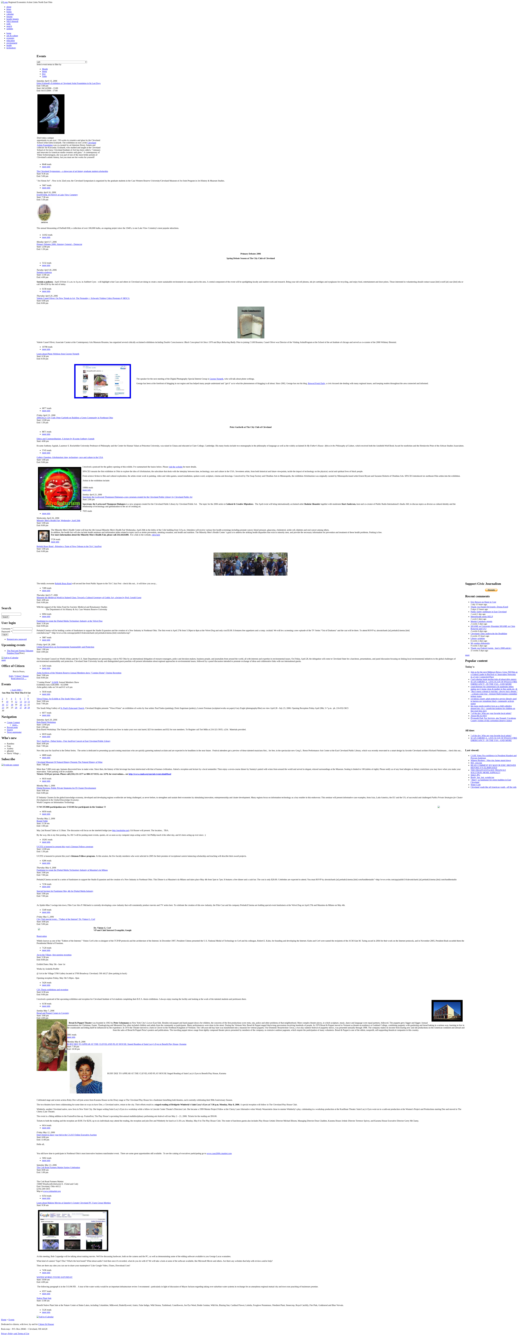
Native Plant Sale (44, 1298)
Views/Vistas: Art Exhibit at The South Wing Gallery (59, 699)
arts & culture (12, 36)
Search (10, 730)
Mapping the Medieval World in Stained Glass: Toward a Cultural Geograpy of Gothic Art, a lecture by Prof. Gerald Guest (89, 597)
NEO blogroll (12, 21)
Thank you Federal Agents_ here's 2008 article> (491, 648)
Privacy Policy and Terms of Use (15, 1333)
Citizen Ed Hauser (46, 1324)
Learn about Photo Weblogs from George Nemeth (58, 354)
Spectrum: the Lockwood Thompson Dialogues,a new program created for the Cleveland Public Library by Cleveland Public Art (137, 497)
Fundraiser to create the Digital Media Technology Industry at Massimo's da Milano (72, 870)
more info (46, 167)
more (3, 660)
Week (44, 71)
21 (25, 705)
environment (11, 43)
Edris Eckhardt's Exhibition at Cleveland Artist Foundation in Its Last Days (69, 83)
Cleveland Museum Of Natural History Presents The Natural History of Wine (69, 762)
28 (25, 707)
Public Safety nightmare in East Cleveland (489, 612)
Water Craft (475, 785)
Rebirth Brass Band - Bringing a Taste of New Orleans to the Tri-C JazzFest (69, 546)
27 (21, 707)
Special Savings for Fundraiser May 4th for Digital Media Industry (65, 891)
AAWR (55, 682)
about (8, 7)
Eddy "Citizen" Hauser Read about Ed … (19, 677)
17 (7, 705)
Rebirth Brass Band (63, 583)
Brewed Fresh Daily (316, 383)
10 (7, 702)
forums (9, 16)
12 (16, 702)
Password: (6, 631)
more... (15, 725)
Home (3, 1320)
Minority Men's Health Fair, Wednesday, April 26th (58, 520)
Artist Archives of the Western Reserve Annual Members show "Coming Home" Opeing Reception (79, 673)
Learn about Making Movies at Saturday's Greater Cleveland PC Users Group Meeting (74, 1203)
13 (21, 702)
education (10, 40)
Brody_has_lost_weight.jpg (482, 777)
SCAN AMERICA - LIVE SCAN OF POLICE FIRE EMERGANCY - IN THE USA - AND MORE (494, 683)
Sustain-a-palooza (44, 272)
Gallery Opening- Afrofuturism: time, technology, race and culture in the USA (70, 457)
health (9, 45)
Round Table (42, 821)
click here (156, 535)
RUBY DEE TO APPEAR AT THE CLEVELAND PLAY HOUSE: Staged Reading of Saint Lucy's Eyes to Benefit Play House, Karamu (126, 1044)
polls (8, 24)
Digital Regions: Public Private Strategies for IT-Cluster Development (66, 788)
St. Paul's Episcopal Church (72, 708)
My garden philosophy (480, 643)
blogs (8, 9)
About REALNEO (479, 716)
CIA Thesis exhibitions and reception (52, 989)
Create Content (13, 722)
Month (45, 69)
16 (3, 705)
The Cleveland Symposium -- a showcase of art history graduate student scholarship (72, 171)
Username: (6, 629)
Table (44, 76)
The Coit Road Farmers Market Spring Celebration (58, 1167)
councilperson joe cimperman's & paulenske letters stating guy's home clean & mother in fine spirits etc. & (494, 687)
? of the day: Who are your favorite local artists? (491, 713)
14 (25, 702)
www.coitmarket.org (52, 1191)
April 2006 (16, 690)
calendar (10, 14)
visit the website (176, 467)
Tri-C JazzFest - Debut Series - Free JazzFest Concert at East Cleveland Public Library (73, 741)
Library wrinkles (478, 638)
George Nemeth (216, 379)
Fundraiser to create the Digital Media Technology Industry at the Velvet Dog (69, 621)
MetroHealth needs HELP (482, 616)
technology (11, 48)
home (8, 33)
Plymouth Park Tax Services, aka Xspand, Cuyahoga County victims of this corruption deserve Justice (493, 719)
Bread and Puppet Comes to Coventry (53, 1013)
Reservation (42, 936)
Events (11, 1320)
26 (16, 707)
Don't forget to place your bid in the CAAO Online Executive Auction (67, 1135)
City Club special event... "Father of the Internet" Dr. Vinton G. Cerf (66, 919)
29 (29, 707)
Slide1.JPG (475, 775)
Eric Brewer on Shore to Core (483, 602)
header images (12, 19)
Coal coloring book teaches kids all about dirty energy (494, 679)
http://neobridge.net (120, 830)
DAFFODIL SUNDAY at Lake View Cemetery (57, 195)
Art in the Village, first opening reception (54, 955)
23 (3, 707)
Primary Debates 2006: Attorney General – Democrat (59, 244)
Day (44, 74)
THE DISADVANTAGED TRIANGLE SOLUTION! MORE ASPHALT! (488, 771)
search (9, 26)
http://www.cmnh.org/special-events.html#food (150, 774)
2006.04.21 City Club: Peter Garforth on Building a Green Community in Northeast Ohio (75, 418)
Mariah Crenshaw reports (481, 621)
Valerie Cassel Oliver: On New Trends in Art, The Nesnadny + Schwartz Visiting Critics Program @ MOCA (83, 298)
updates (9, 29)
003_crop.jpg (476, 763)
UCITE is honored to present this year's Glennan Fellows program (65, 846)
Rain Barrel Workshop (46, 722)
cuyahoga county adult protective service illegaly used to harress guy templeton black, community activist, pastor (494, 701)
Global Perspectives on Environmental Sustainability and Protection (65, 647)
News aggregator (14, 732)
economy (10, 38)
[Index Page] (4, 2)
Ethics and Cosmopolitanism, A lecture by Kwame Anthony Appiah (65, 439)
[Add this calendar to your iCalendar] (9, 658)
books (9, 12)
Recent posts (12, 727)
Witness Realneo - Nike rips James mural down (491, 760)
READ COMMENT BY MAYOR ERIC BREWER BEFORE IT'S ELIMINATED (493, 766)
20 (21, 705)
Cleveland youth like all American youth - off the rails (493, 787)
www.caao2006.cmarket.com (219, 1153)
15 (29, 702)
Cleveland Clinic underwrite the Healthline (489, 633)
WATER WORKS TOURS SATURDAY (55, 1277)
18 (12, 705)
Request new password (17, 639)
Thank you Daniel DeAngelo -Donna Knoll (489, 607)
